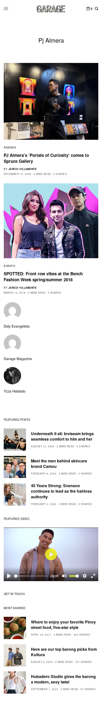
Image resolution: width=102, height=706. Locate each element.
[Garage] (51, 8)
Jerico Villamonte (22, 169)
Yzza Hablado (15, 391)
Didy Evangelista (17, 326)
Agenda (10, 147)
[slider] (31, 576)
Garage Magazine (18, 358)
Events (9, 266)
